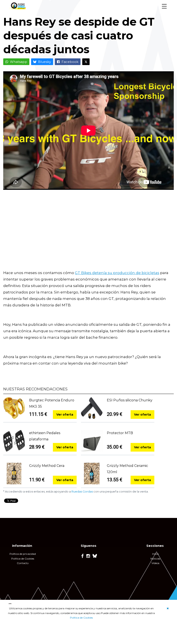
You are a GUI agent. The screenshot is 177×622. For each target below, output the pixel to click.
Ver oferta (64, 414)
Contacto (22, 563)
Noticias (155, 558)
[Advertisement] (88, 233)
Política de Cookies (81, 617)
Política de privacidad (22, 553)
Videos (155, 563)
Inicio (155, 553)
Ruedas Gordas (82, 491)
